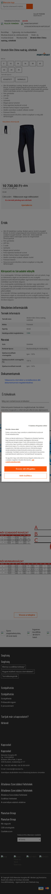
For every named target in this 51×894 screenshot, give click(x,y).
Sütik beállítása (25, 476)
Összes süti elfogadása (25, 469)
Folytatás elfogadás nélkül (38, 425)
